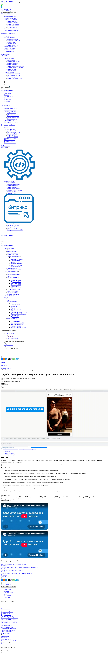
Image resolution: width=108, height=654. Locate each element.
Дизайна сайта (11, 70)
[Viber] (11, 359)
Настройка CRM (5, 637)
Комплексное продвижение (9, 622)
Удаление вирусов (9, 49)
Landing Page (11, 60)
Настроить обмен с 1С (13, 40)
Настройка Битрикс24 (13, 75)
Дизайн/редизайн (9, 28)
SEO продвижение (6, 625)
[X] (9, 359)
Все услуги (4, 55)
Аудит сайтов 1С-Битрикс (8, 621)
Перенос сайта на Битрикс (15, 67)
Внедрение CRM (5, 636)
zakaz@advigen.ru (6, 9)
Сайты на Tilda (11, 69)
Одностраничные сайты (11, 30)
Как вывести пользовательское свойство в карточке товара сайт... (19, 567)
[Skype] (16, 359)
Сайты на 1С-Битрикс (10, 19)
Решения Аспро (12, 27)
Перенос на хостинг (10, 51)
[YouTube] (4, 84)
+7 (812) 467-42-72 (6, 10)
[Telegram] (4, 82)
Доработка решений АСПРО (9, 619)
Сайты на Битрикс (12, 64)
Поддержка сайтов (6, 615)
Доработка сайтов (12, 39)
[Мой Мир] (6, 359)
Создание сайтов (5, 13)
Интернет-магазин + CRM (15, 78)
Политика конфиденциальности (10, 644)
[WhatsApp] (13, 359)
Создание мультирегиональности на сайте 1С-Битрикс (16, 573)
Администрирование (10, 46)
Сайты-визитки (11, 21)
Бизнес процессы (12, 77)
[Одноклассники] (4, 359)
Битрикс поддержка (10, 37)
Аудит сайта (7, 36)
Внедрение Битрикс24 (13, 73)
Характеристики (9, 453)
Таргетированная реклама (8, 628)
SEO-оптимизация (9, 48)
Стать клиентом (5, 586)
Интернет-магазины (10, 18)
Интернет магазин (12, 63)
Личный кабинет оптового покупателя (12, 570)
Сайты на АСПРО (12, 45)
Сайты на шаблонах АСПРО (15, 66)
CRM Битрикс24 (5, 54)
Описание (7, 451)
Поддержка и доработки (8, 33)
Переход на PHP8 (12, 42)
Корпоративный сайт (13, 61)
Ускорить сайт (11, 43)
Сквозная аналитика (6, 631)
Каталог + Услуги (12, 22)
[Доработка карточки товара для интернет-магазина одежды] (18, 449)
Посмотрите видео (9, 454)
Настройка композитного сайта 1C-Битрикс (13, 564)
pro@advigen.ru (8, 345)
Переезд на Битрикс (13, 25)
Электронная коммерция (8, 630)
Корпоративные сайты (10, 16)
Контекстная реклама (7, 627)
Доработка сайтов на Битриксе (9, 618)
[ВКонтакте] (4, 81)
